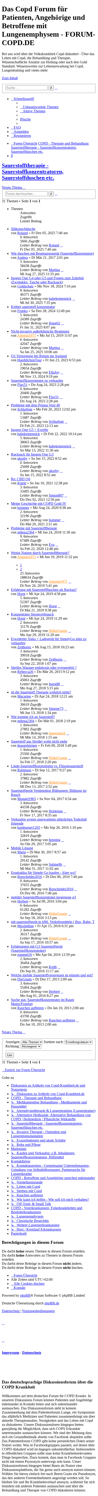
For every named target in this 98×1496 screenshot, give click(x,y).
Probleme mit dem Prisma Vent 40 (35, 405)
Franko (22, 311)
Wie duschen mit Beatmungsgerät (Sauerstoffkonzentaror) (52, 253)
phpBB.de (51, 1303)
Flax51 (22, 385)
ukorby (22, 458)
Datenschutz (31, 1353)
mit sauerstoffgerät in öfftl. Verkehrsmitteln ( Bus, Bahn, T (53, 922)
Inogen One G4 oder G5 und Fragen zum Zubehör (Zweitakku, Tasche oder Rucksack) (47, 280)
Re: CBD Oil (20, 479)
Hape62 (54, 323)
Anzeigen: (13, 1042)
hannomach (57, 733)
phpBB (25, 1295)
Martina (54, 270)
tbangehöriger (27, 745)
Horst (21, 594)
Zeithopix (24, 647)
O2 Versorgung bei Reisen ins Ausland (39, 356)
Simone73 (56, 709)
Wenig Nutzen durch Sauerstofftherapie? (40, 553)
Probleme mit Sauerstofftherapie (34, 528)
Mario (21, 852)
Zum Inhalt (10, 78)
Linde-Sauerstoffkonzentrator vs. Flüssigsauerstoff (47, 766)
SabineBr (55, 864)
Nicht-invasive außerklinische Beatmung (40, 331)
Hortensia (56, 811)
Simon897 (56, 495)
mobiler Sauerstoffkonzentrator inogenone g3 (43, 897)
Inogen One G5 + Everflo (29, 430)
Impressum (10, 1353)
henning (54, 840)
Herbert (22, 901)
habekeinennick (60, 298)
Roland (22, 233)
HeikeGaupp (58, 631)
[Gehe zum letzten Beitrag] (61, 245)
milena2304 (25, 532)
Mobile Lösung (22, 848)
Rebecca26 (25, 672)
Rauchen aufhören (30, 1008)
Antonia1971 (26, 335)
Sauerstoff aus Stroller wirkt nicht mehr (39, 741)
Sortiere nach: (54, 1042)
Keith (53, 967)
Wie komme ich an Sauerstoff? (33, 717)
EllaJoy (54, 372)
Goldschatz (25, 286)
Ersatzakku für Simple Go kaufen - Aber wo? (43, 873)
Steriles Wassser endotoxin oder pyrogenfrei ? (44, 668)
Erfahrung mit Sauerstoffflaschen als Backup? (44, 590)
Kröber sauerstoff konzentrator (33, 307)
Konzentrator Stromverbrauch (32, 614)
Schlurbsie (24, 409)
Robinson (24, 770)
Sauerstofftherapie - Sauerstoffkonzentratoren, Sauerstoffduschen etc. (32, 171)
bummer (23, 508)
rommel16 (24, 955)
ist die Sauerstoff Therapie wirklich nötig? (41, 692)
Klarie (21, 483)
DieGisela (24, 979)
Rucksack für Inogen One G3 (32, 454)
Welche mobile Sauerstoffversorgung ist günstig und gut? (52, 975)
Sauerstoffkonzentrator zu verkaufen (37, 380)
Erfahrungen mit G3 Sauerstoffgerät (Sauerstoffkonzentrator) (36, 948)
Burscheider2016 (29, 877)
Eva (51, 545)
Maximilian (25, 926)
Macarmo (24, 696)
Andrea (22, 257)
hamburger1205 (28, 827)
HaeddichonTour (29, 360)
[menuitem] (39, 107)
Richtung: (13, 1046)
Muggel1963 (26, 799)
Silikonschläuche (23, 229)
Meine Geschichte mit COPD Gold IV (38, 504)
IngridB (54, 684)
